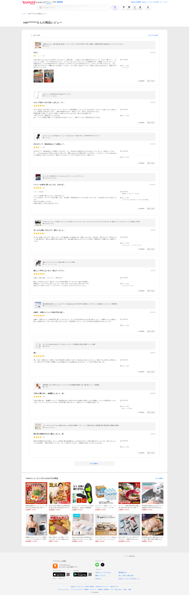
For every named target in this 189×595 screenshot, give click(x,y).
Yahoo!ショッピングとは (103, 572)
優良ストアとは (100, 575)
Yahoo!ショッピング (77, 586)
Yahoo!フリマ (114, 586)
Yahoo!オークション (102, 586)
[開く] (38, 76)
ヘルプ (165, 2)
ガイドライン (93, 589)
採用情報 (106, 589)
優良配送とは (123, 572)
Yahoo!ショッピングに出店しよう (152, 2)
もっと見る (158, 478)
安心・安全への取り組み (126, 575)
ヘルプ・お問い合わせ (116, 589)
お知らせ (98, 578)
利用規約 (86, 589)
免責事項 (100, 589)
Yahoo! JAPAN (136, 2)
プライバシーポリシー (64, 589)
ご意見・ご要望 (127, 589)
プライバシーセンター (77, 589)
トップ (24, 13)
